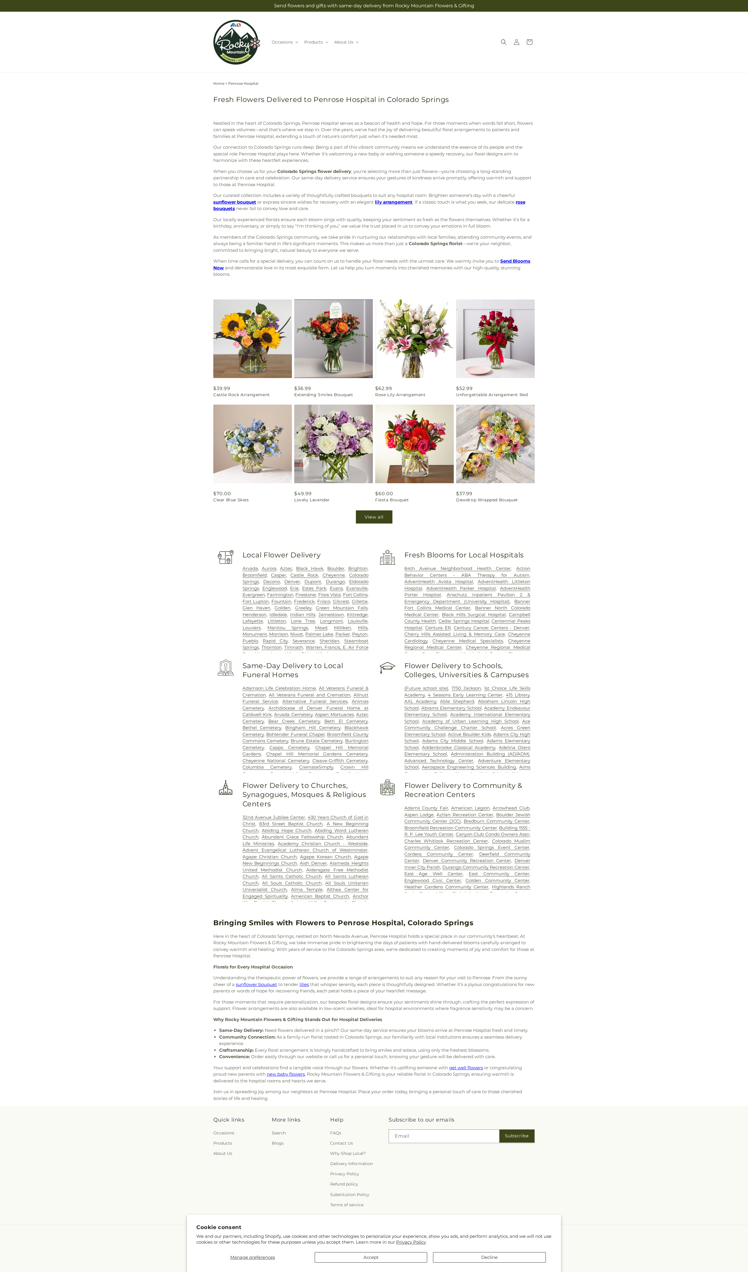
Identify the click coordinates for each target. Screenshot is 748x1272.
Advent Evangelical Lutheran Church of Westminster (305, 850)
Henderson (254, 614)
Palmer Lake (319, 634)
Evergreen (254, 594)
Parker (342, 634)
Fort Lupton (256, 601)
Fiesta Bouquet (392, 499)
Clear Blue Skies (231, 499)
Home (218, 83)
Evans (336, 588)
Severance (303, 641)
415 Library (517, 695)
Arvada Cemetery (293, 714)
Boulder (335, 568)
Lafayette (253, 621)
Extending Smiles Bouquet (323, 394)
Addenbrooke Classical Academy (459, 747)
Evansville (357, 588)
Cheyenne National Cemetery (276, 760)
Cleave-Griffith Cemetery (340, 760)
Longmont (331, 621)
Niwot (296, 634)
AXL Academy (420, 701)
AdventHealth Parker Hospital (461, 588)
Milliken (342, 627)
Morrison (278, 634)
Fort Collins (355, 594)
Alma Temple (306, 889)
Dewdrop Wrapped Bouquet (487, 499)
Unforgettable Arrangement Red (492, 394)
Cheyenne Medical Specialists (467, 641)
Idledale (278, 614)
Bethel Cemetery (262, 727)
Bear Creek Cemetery (294, 721)
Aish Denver (313, 863)
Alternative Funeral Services (314, 701)
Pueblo (250, 641)
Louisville (358, 621)
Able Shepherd (457, 701)
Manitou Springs (287, 627)
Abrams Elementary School (451, 708)
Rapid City (275, 641)
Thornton (272, 647)
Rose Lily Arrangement (400, 394)
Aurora (269, 568)
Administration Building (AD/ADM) (490, 754)
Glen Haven (256, 608)
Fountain (281, 601)
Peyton (360, 634)
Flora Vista (329, 594)
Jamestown (331, 614)
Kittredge (357, 614)
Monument (255, 634)
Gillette (360, 601)
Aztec (286, 568)
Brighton (358, 568)
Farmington (280, 594)
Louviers (252, 627)
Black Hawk (309, 568)
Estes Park (314, 588)
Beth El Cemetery (346, 721)
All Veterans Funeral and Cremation (309, 695)
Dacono (271, 581)
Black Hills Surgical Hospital (473, 614)
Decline (489, 1257)
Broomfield (255, 575)
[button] (284, 42)
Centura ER (438, 627)
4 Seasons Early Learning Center (465, 695)
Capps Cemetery (289, 747)
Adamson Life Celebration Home (279, 688)
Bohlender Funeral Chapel (295, 734)
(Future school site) (426, 688)
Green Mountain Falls (342, 608)
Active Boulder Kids (469, 734)
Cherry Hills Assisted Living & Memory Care (454, 634)
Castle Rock (304, 575)
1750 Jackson (466, 688)
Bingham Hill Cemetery (312, 727)
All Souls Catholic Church (291, 883)
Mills (363, 627)
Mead (321, 627)
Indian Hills (302, 614)
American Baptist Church (320, 896)
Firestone (305, 594)
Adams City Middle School (452, 741)
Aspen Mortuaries (334, 714)
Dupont (312, 581)
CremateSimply (316, 767)
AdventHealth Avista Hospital (438, 581)
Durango (335, 581)
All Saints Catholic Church (292, 876)
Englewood (274, 588)
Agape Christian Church (270, 856)
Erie (294, 588)
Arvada (250, 568)
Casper (278, 575)
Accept (371, 1257)
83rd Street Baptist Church (291, 823)
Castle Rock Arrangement (241, 394)
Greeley (303, 608)
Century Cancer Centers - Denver (491, 627)
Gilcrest (341, 601)
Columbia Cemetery (267, 767)
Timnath (293, 647)
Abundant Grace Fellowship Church (302, 837)
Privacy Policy (411, 1242)
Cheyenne (334, 575)
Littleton (277, 621)
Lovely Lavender (312, 499)
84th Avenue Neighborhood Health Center (457, 568)
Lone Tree (303, 621)
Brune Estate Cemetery (316, 741)
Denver (292, 581)
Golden (282, 608)
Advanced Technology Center (439, 760)
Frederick (304, 601)
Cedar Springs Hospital (464, 621)
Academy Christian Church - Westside (323, 843)
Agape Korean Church (325, 856)
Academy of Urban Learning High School (470, 721)
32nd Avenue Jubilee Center (274, 817)
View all (374, 517)
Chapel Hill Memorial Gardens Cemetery (317, 754)
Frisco (323, 601)
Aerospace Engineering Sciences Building (469, 767)
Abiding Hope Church (286, 830)
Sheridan (329, 641)
